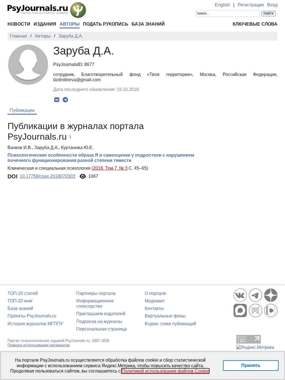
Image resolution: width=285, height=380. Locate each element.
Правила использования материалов (39, 345)
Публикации (22, 110)
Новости (19, 24)
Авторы (70, 24)
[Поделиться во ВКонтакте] (56, 100)
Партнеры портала (96, 293)
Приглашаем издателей (100, 313)
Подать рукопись (105, 24)
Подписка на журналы (99, 321)
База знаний (148, 24)
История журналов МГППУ (35, 323)
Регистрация (251, 5)
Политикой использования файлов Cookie (165, 371)
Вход (272, 5)
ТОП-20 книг (20, 300)
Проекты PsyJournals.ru (32, 316)
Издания (45, 24)
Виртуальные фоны (165, 316)
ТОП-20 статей (23, 293)
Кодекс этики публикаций (170, 323)
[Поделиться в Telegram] (65, 100)
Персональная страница (101, 329)
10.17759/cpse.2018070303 (47, 176)
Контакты (154, 308)
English (222, 5)
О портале (155, 293)
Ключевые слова (255, 24)
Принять (251, 365)
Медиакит (155, 300)
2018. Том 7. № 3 (110, 168)
